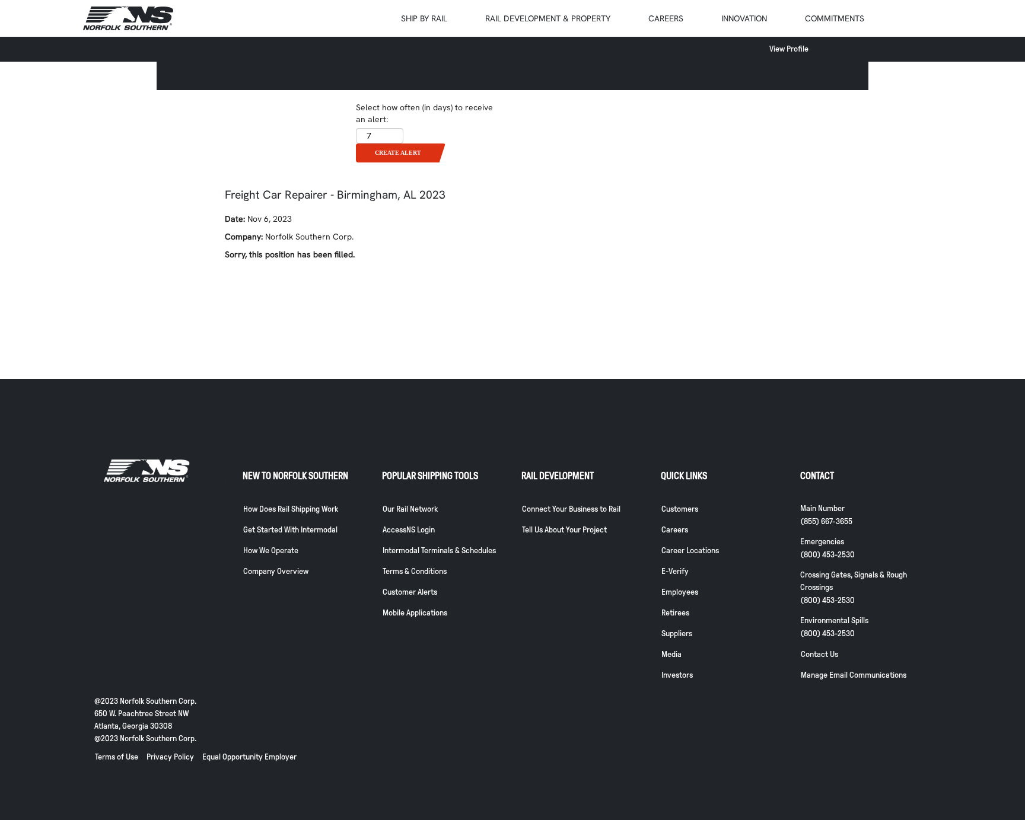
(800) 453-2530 (828, 554)
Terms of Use (116, 756)
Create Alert (398, 152)
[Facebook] (827, 773)
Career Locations (690, 550)
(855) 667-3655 (826, 521)
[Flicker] (884, 773)
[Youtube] (808, 773)
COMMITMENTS (834, 18)
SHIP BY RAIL (424, 18)
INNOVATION (744, 18)
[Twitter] (846, 773)
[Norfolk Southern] (128, 18)
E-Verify (675, 571)
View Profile (788, 48)
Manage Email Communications (853, 675)
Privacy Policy (170, 756)
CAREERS (665, 18)
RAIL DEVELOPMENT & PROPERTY (547, 18)
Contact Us (819, 654)
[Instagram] (865, 773)
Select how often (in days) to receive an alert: (424, 113)
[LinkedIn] (903, 773)
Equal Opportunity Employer (249, 756)
